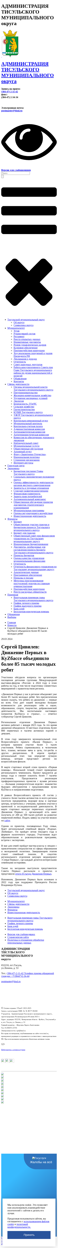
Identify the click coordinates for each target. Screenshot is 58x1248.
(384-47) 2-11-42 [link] (9, 91)
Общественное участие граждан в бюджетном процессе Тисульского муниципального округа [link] (32, 527)
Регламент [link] (19, 336)
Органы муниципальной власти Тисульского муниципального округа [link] (33, 388)
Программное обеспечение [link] (28, 575)
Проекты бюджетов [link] (24, 555)
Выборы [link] (11, 617)
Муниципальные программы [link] (29, 510)
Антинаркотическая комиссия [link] (29, 432)
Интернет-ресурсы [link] (23, 462)
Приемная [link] (12, 594)
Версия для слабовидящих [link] (21, 934)
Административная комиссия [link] (29, 429)
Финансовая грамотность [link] (27, 493)
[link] (29, 69)
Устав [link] (16, 331)
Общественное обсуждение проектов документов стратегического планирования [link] (33, 505)
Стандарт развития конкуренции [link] (31, 491)
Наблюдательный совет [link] (26, 443)
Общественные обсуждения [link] (28, 448)
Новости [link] (12, 625)
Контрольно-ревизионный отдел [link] (31, 420)
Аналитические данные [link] (26, 572)
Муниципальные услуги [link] (26, 446)
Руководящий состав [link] (24, 333)
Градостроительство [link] (24, 409)
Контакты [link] (19, 381)
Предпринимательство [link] (26, 392)
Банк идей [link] (19, 608)
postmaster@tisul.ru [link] (11, 110)
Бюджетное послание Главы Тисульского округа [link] (28, 472)
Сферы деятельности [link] (18, 384)
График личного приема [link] (26, 603)
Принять (29, 1234)
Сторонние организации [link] (27, 460)
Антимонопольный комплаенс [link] (30, 499)
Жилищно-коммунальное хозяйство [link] (32, 395)
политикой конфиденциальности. (19, 1225)
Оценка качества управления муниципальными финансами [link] (29, 559)
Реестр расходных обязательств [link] (30, 592)
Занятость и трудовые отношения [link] (31, 488)
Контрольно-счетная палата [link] (28, 426)
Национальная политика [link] (27, 457)
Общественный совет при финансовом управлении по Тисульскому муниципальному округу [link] (34, 538)
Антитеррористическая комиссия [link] (31, 434)
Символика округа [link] (23, 325)
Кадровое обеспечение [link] (26, 347)
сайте (7, 820)
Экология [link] (19, 401)
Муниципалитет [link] (16, 328)
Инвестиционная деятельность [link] (30, 516)
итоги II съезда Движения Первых (33, 873)
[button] (2, 176)
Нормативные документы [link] (27, 342)
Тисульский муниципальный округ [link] (26, 319)
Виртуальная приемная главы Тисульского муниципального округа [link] (33, 599)
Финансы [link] (12, 519)
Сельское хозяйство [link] (24, 406)
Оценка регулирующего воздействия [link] (33, 513)
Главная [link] (11, 622)
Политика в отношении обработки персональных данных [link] (25, 941)
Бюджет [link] (18, 521)
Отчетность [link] (20, 361)
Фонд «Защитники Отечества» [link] (30, 454)
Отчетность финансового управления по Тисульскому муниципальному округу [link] (35, 568)
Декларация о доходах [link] (25, 359)
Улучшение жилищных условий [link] (30, 398)
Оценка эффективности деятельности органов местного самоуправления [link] (33, 484)
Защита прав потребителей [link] (28, 496)
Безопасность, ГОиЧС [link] (25, 403)
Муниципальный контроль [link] (28, 423)
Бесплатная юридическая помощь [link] (31, 611)
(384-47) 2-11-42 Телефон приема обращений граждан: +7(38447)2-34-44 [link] (27, 974)
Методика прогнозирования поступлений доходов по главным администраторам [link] (32, 583)
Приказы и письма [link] (23, 578)
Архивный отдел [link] (23, 451)
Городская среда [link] (15, 465)
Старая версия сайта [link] (18, 937)
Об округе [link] (19, 322)
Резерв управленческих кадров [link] (30, 345)
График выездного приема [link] (27, 606)
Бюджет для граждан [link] (24, 533)
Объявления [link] (20, 378)
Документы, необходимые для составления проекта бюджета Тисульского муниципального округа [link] (33, 550)
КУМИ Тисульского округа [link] (28, 412)
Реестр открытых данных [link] (27, 339)
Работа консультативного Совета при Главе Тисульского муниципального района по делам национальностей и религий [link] (33, 371)
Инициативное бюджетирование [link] (31, 544)
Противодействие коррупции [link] (29, 350)
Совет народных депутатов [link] (28, 364)
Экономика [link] (13, 468)
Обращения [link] (13, 614)
